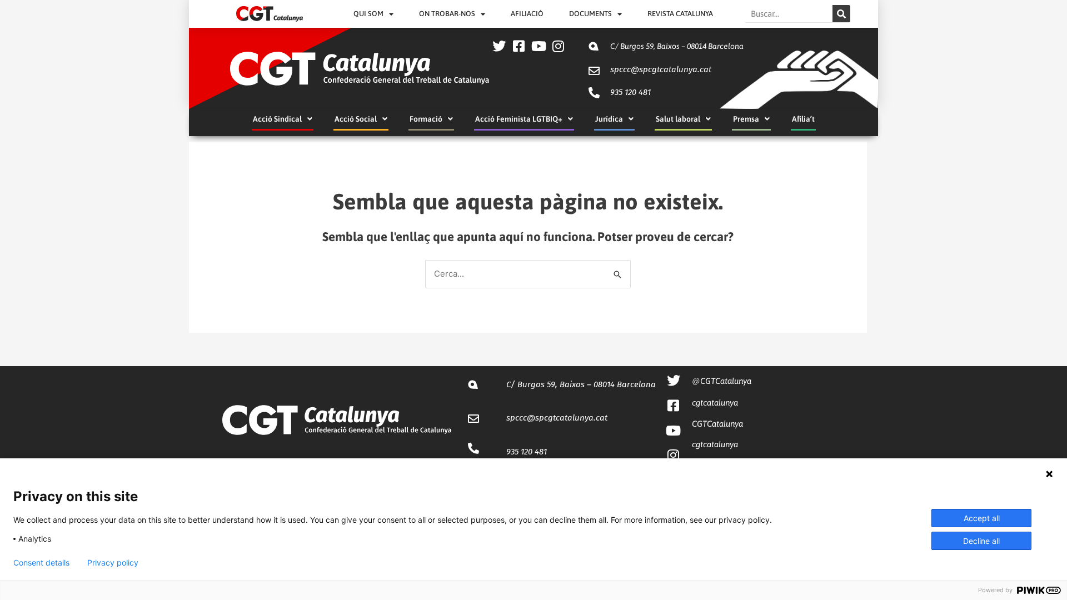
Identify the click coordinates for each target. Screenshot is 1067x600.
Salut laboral (678, 118)
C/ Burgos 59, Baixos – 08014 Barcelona (677, 46)
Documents (590, 13)
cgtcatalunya (715, 402)
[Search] (841, 13)
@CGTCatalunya (721, 381)
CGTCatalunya (717, 423)
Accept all (982, 518)
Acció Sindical (277, 118)
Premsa (746, 118)
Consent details (41, 562)
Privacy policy (112, 562)
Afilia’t (803, 118)
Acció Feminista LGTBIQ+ (518, 118)
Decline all (981, 541)
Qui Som (368, 13)
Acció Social (356, 118)
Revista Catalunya (680, 13)
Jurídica (609, 118)
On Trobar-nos (447, 13)
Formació (426, 118)
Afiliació (527, 13)
